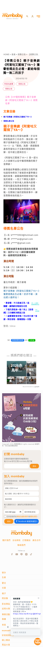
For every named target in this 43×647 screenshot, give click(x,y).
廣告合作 (36, 540)
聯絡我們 (21, 545)
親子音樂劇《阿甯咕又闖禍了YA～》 (17, 117)
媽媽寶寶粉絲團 (17, 340)
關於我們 (6, 540)
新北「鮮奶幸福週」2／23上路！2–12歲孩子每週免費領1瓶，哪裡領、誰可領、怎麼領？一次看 (31, 380)
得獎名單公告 (8, 121)
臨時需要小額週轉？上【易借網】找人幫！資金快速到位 (11, 380)
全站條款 (16, 540)
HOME (6, 54)
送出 (34, 466)
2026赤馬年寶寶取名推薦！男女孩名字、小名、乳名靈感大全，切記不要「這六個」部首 (16, 368)
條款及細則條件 (22, 516)
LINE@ (31, 340)
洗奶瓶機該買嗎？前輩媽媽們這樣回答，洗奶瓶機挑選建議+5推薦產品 (31, 372)
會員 (13, 54)
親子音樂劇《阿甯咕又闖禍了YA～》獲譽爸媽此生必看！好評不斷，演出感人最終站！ (21, 294)
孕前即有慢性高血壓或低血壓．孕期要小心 (21, 380)
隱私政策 (33, 516)
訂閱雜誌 (26, 540)
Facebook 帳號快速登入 (28, 521)
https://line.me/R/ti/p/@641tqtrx (25, 614)
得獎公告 (22, 54)
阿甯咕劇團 (8, 84)
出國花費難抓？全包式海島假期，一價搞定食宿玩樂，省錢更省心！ (31, 364)
